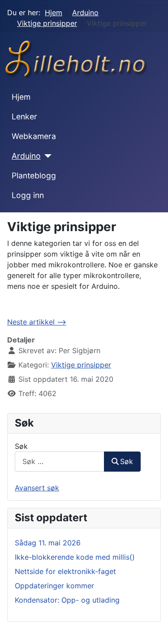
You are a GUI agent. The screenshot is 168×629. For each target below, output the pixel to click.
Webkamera (34, 136)
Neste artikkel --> (36, 321)
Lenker (24, 116)
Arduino (26, 155)
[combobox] (59, 462)
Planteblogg (34, 175)
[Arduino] (46, 156)
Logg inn (28, 195)
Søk (21, 446)
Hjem (21, 96)
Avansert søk (37, 487)
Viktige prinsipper (81, 364)
